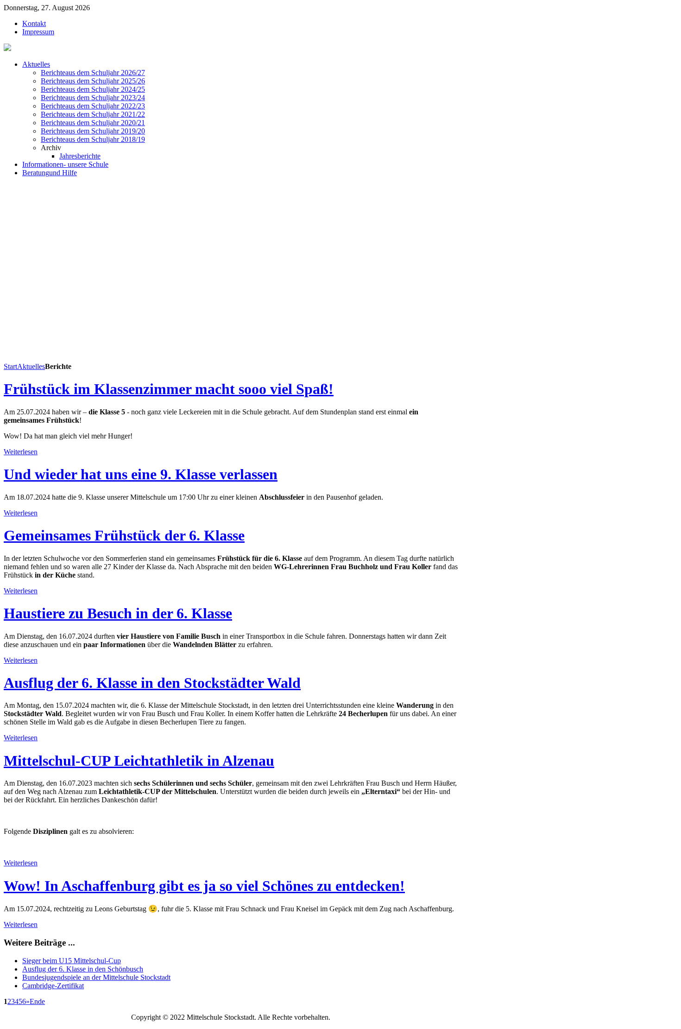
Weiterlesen (21, 452)
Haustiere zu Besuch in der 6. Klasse (118, 613)
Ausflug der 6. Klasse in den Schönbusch (82, 969)
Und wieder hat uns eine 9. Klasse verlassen (140, 474)
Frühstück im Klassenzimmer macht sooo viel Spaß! (169, 389)
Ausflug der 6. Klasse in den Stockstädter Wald (152, 682)
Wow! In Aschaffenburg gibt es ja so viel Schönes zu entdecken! (204, 885)
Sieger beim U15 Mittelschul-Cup (71, 961)
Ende (37, 1001)
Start (10, 366)
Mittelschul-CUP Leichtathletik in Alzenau (139, 760)
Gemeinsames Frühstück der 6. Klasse (124, 535)
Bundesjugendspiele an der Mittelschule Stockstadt (96, 977)
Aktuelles (31, 366)
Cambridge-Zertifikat (53, 986)
